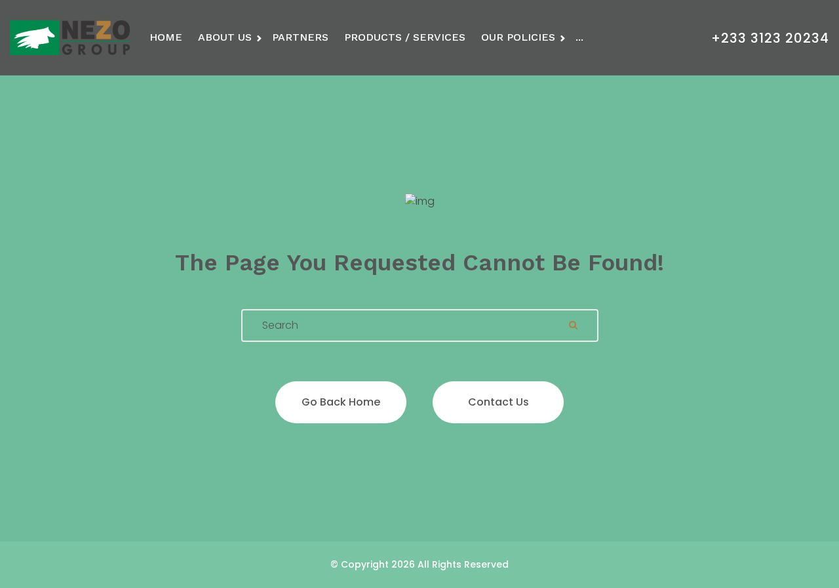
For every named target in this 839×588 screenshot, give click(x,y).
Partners (300, 37)
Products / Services (404, 37)
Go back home (341, 402)
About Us (225, 37)
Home (165, 37)
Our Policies (518, 37)
